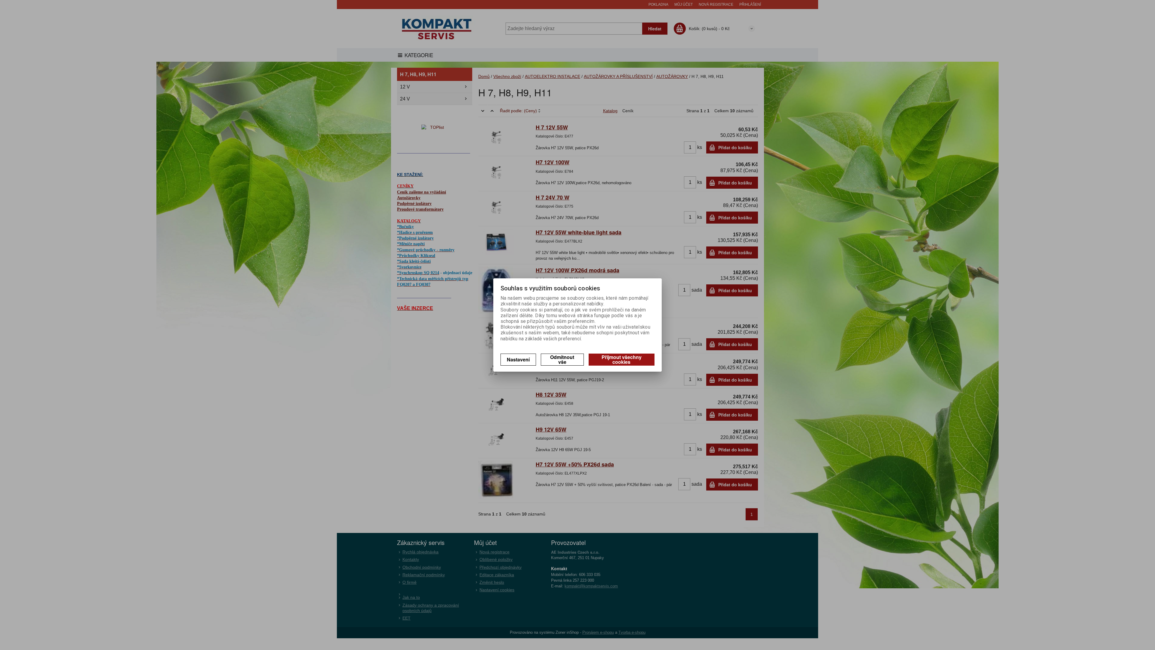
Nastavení (518, 359)
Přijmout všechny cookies (622, 359)
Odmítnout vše (562, 359)
